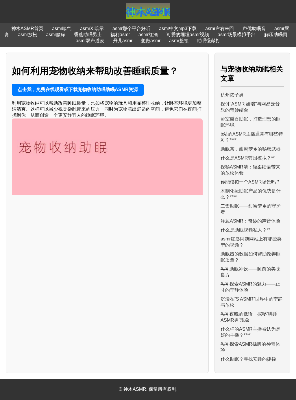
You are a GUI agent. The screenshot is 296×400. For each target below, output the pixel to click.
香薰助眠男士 (88, 34)
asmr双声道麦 (90, 40)
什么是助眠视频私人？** (245, 229)
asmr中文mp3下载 (178, 28)
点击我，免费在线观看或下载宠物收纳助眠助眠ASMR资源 (78, 89)
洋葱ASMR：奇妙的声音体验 (250, 220)
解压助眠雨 (275, 34)
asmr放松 (27, 34)
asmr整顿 (178, 40)
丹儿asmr (122, 40)
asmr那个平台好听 (131, 28)
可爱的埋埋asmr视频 (187, 34)
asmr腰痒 (55, 34)
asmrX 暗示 (92, 28)
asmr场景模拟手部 (237, 34)
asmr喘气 (61, 28)
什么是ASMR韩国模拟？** (248, 157)
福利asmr (120, 34)
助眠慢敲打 (208, 40)
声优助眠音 (254, 28)
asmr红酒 (148, 34)
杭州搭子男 (232, 94)
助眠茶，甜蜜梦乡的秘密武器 (251, 149)
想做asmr (150, 40)
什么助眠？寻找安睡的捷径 (248, 359)
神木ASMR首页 (27, 28)
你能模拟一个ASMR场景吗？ (250, 181)
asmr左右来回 (219, 28)
